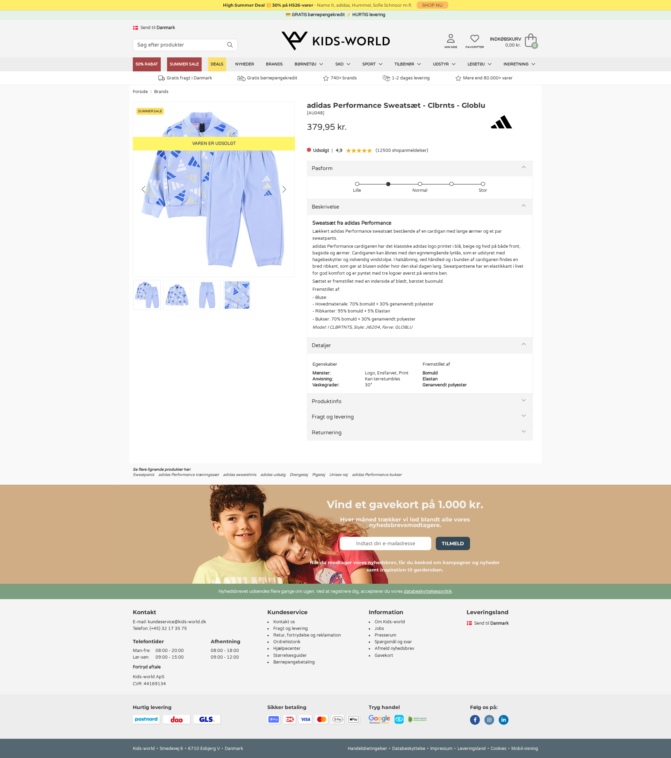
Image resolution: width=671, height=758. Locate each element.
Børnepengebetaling (294, 662)
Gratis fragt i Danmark (189, 78)
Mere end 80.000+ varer (488, 78)
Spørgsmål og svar (393, 641)
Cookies (498, 748)
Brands (274, 64)
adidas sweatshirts (239, 474)
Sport (369, 64)
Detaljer (321, 345)
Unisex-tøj (338, 474)
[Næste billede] (283, 189)
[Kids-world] (335, 40)
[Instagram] (489, 720)
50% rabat (147, 64)
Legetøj (477, 64)
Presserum (385, 635)
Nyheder (244, 64)
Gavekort (384, 655)
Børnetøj (306, 64)
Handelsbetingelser (367, 748)
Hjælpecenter (287, 648)
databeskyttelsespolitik (428, 591)
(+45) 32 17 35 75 (168, 628)
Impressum (441, 748)
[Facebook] (475, 720)
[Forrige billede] (144, 189)
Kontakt (144, 612)
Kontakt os (284, 621)
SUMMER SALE (184, 64)
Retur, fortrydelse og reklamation (307, 635)
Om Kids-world (390, 621)
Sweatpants (143, 474)
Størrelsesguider (290, 655)
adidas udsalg (273, 474)
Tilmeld (453, 543)
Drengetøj (299, 474)
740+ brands (344, 78)
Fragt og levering (333, 417)
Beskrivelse (325, 207)
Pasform (322, 168)
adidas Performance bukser (377, 474)
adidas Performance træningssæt (188, 474)
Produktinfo (326, 401)
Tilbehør (405, 64)
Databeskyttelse (408, 748)
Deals (217, 64)
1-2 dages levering (411, 78)
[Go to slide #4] (237, 295)
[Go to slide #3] (207, 295)
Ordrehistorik (287, 641)
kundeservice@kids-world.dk (177, 621)
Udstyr (441, 64)
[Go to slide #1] (147, 295)
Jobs (379, 628)
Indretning (516, 64)
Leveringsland (471, 748)
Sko (340, 64)
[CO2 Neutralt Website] (417, 718)
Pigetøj (318, 474)
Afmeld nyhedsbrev (394, 648)
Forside (140, 91)
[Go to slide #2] (177, 295)
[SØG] (230, 45)
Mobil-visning (524, 748)
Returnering (326, 432)
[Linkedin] (503, 720)
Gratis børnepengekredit (272, 78)
